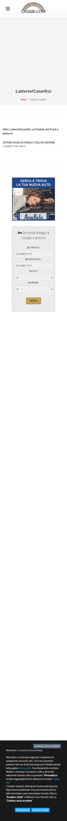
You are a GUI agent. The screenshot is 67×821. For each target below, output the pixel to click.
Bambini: (33, 283)
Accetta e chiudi (40, 810)
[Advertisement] (33, 54)
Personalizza (22, 810)
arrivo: (34, 247)
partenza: (34, 259)
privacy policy (24, 768)
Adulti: (33, 271)
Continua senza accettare (47, 746)
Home (23, 99)
